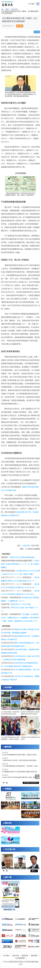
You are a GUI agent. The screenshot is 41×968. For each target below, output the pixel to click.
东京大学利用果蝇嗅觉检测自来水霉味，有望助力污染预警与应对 (20, 755)
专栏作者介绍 (9, 849)
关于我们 (31, 4)
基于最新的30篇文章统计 (31, 782)
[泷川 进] (20, 861)
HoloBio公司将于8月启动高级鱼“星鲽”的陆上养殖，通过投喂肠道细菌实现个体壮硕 (20, 777)
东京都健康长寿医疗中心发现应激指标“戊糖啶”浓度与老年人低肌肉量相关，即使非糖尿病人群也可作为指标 (20, 772)
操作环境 (16, 955)
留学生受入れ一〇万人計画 (20, 604)
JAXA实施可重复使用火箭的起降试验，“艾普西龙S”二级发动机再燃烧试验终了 (20, 766)
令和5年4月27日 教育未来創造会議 (21, 557)
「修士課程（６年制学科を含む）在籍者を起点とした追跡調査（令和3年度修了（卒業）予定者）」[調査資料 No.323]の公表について (20, 617)
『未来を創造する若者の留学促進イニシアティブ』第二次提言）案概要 (20, 564)
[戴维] (32, 861)
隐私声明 (34, 955)
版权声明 (25, 955)
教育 (7, 9)
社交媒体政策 (20, 958)
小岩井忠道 (26, 545)
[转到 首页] (2, 9)
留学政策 (14, 9)
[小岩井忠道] (7, 861)
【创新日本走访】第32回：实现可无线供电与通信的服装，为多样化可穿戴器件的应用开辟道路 (20, 760)
